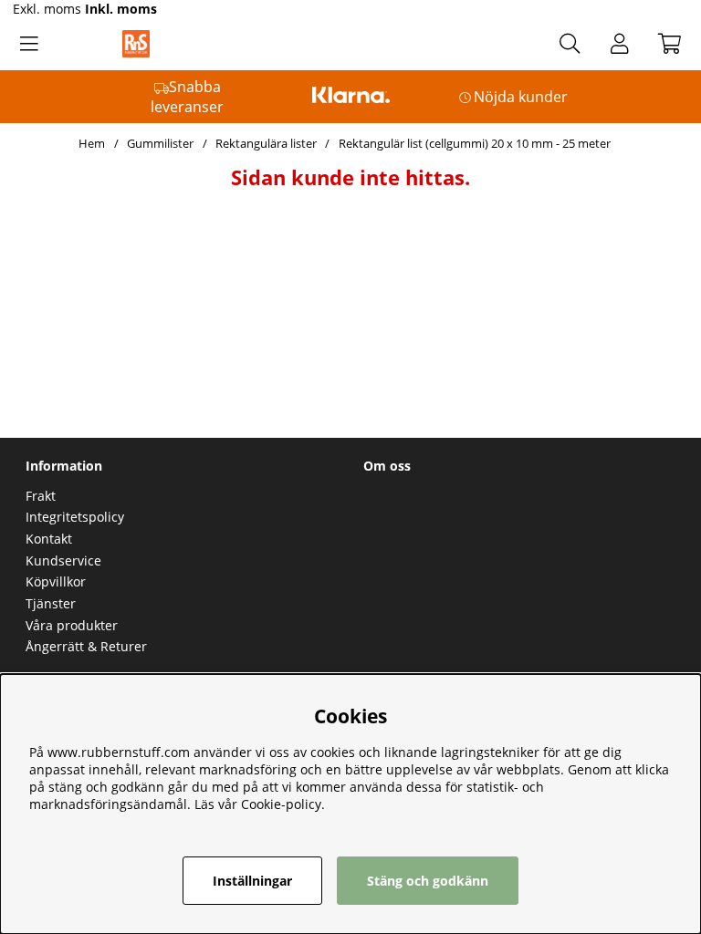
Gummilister (160, 143)
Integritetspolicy (75, 516)
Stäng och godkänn (427, 880)
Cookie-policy (281, 804)
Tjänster (51, 603)
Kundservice (63, 560)
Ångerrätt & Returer (86, 646)
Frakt (41, 495)
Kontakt (49, 538)
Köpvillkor (56, 581)
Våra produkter (72, 625)
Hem (91, 143)
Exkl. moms (47, 8)
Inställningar (252, 880)
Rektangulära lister (266, 143)
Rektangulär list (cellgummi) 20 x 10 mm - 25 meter (475, 143)
